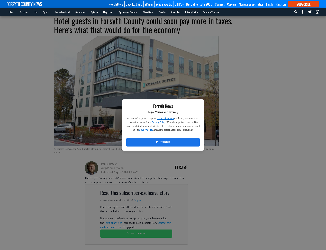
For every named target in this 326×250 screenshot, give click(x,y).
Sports (46, 12)
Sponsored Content (128, 12)
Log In (269, 4)
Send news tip (164, 4)
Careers (231, 4)
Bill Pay (179, 4)
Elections (24, 12)
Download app (134, 4)
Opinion (94, 12)
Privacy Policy (159, 122)
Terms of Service (165, 118)
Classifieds (148, 12)
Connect (220, 4)
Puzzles (162, 12)
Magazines (108, 12)
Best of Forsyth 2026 (199, 4)
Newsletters (116, 4)
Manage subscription (251, 4)
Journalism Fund (62, 12)
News (12, 12)
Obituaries (80, 12)
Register (281, 4)
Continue (163, 142)
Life (36, 12)
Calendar (175, 12)
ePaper (149, 4)
